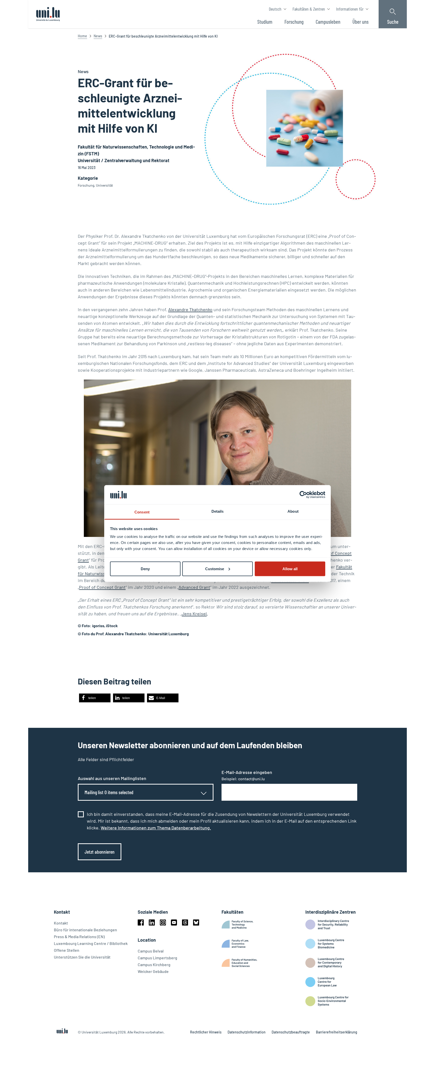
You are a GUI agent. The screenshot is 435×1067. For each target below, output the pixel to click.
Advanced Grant (194, 587)
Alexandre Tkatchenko (190, 309)
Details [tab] (217, 511)
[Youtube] (174, 922)
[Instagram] (163, 922)
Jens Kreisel (194, 613)
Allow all (290, 568)
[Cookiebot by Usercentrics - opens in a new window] (303, 494)
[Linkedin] (152, 922)
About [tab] (293, 511)
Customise (214, 568)
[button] (95, 698)
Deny (145, 568)
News (98, 36)
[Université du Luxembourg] (48, 14)
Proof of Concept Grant (102, 587)
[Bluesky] (196, 922)
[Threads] (185, 922)
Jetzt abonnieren (100, 852)
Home (82, 36)
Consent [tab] (142, 512)
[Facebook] (141, 922)
